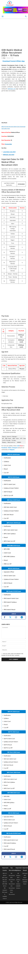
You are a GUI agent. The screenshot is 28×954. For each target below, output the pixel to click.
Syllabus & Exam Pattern (11, 488)
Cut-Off (6, 472)
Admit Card (7, 465)
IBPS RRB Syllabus (9, 556)
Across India (8, 144)
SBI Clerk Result (8, 514)
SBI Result (24, 873)
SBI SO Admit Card (9, 575)
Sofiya (4, 58)
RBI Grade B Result (9, 609)
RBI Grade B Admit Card (11, 598)
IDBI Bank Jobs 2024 (8, 154)
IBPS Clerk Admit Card (10, 530)
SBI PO (4, 875)
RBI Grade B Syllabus (10, 602)
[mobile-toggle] (2, 16)
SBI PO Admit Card (9, 484)
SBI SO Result (8, 583)
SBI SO (4, 886)
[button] (26, 16)
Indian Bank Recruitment (12, 892)
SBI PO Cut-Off (8, 495)
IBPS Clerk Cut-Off (9, 541)
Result (6, 469)
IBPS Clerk (4, 877)
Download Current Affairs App (14, 61)
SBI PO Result (8, 492)
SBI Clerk (4, 879)
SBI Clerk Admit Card (10, 507)
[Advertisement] (14, 34)
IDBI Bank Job (11, 88)
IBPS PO (5, 873)
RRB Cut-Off (7, 564)
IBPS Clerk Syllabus (10, 533)
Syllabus (6, 461)
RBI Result (24, 879)
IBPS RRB (7, 549)
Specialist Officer (9, 572)
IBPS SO (5, 881)
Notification (7, 458)
